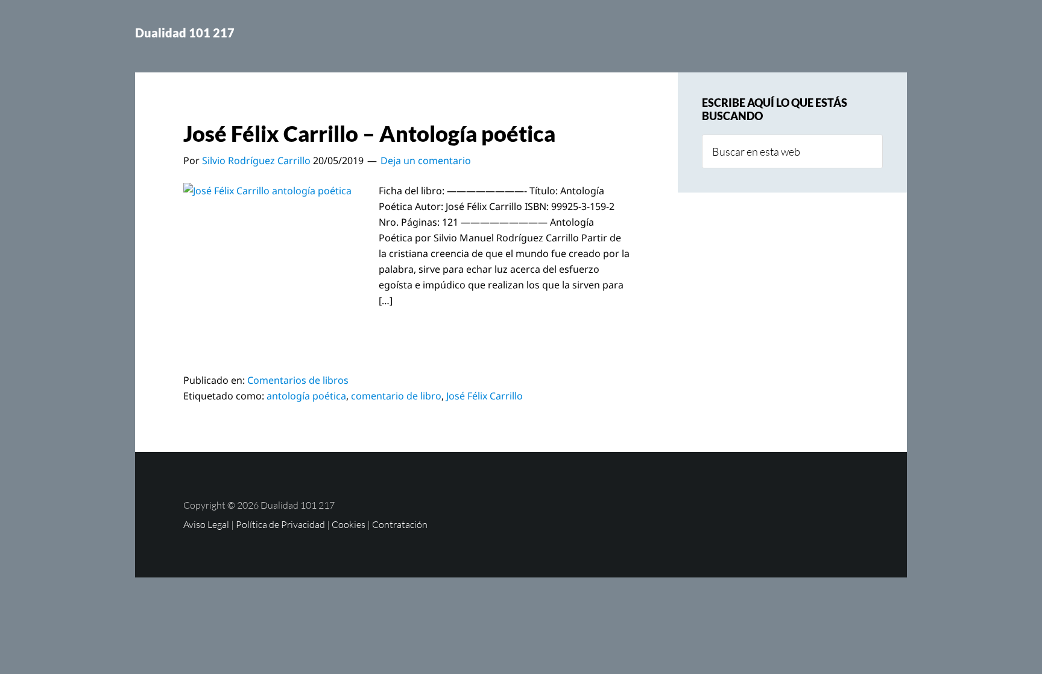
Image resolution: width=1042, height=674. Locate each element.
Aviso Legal (206, 524)
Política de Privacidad (280, 524)
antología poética (306, 395)
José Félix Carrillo (484, 395)
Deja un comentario (425, 160)
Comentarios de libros (298, 380)
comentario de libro (396, 395)
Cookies (348, 524)
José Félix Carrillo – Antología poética (369, 133)
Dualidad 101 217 (185, 32)
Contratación (400, 524)
